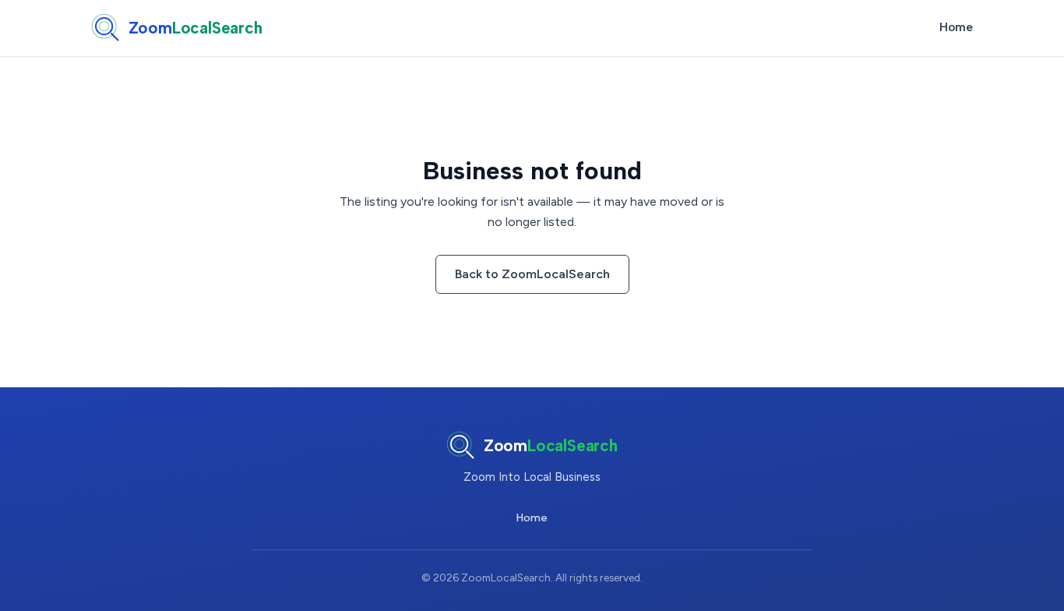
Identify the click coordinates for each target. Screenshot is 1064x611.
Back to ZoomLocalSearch (532, 274)
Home (956, 27)
